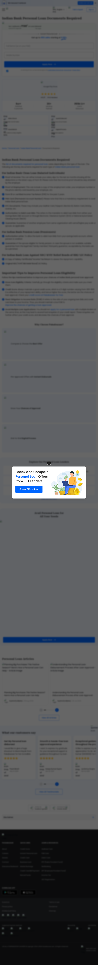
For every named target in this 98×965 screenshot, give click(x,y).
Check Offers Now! (29, 489)
